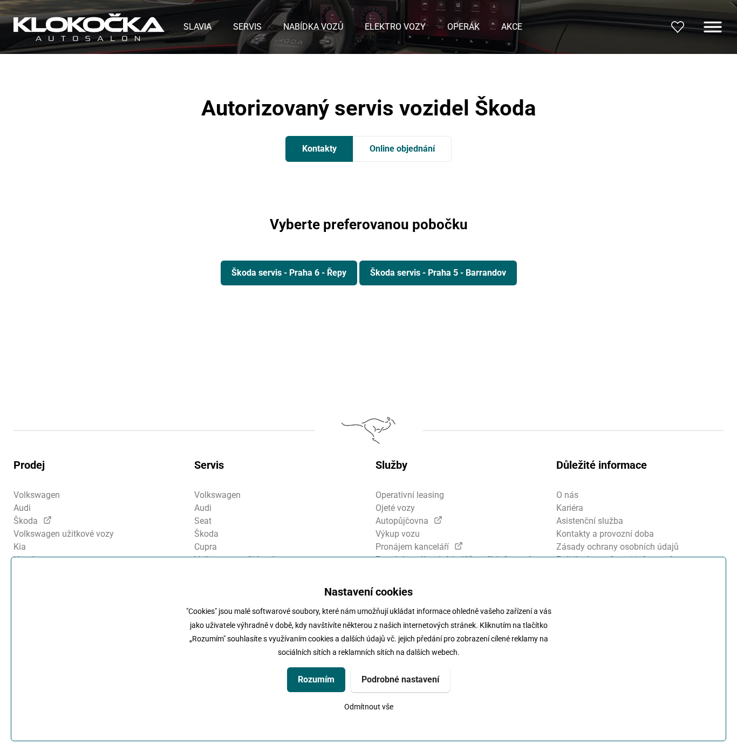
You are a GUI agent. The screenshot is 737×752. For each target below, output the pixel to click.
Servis (247, 27)
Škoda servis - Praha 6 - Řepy (288, 273)
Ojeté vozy (395, 508)
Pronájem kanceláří (412, 547)
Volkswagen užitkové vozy (63, 534)
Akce (511, 27)
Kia (19, 547)
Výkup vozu (398, 534)
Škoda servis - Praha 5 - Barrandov (438, 273)
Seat (202, 521)
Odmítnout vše (368, 707)
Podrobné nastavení (400, 679)
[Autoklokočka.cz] (89, 27)
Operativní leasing (410, 495)
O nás (567, 495)
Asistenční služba (589, 521)
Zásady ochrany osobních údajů (617, 547)
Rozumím (316, 679)
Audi (22, 508)
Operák (463, 27)
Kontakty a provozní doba (605, 534)
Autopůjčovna (402, 521)
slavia (197, 27)
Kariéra (569, 508)
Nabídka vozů (313, 27)
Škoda (25, 521)
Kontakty (319, 148)
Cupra (205, 547)
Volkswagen (36, 495)
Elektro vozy (395, 27)
